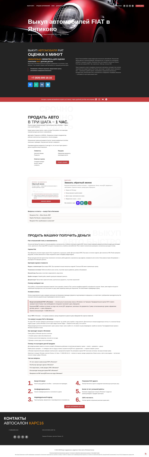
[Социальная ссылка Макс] (124, 6)
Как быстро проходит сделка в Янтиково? (42, 364)
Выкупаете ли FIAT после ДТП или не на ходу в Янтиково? (46, 373)
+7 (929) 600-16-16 (116, 6)
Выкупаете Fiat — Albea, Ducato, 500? (40, 215)
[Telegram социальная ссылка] (133, 6)
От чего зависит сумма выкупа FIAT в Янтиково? (43, 361)
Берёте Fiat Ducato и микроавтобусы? (40, 218)
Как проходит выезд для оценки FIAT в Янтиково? (44, 370)
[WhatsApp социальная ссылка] (127, 6)
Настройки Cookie (95, 453)
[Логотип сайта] (13, 5)
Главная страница (32, 34)
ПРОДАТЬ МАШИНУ (62, 162)
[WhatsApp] (86, 203)
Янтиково (40, 34)
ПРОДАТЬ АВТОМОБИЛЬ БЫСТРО (74, 406)
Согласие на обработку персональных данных (80, 453)
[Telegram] (82, 203)
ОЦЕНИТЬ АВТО (139, 5)
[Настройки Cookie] (145, 453)
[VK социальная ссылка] (130, 6)
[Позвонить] (89, 203)
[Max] (78, 203)
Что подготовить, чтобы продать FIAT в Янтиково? (44, 367)
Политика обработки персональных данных (59, 453)
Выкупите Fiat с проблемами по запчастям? (42, 220)
